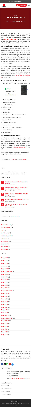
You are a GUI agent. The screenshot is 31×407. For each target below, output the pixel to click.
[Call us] (7, 364)
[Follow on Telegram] (12, 364)
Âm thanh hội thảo (5, 227)
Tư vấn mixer (4, 249)
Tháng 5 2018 (4, 334)
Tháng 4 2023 (4, 263)
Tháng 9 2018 (4, 323)
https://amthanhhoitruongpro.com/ (21, 378)
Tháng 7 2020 (4, 304)
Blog (2, 230)
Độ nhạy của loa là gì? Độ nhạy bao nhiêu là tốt (16, 199)
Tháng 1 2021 (4, 299)
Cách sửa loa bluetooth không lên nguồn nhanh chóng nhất (16, 182)
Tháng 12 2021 (5, 288)
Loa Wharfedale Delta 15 (11, 39)
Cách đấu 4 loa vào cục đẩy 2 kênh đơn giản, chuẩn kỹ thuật (16, 204)
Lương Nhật (22, 21)
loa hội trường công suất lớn (20, 147)
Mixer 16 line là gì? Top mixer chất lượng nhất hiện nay (16, 194)
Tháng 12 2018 (5, 315)
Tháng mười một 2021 (6, 290)
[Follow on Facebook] (2, 364)
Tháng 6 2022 (4, 282)
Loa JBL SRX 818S (15, 216)
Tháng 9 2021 (4, 296)
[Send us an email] (4, 364)
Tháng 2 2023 (4, 266)
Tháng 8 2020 (4, 301)
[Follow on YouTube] (10, 364)
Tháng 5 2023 (4, 260)
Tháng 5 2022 (4, 285)
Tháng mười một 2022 (6, 271)
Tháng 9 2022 (4, 277)
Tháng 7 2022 (4, 279)
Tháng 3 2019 (4, 307)
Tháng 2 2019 (4, 310)
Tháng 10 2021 (5, 293)
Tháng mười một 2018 (6, 318)
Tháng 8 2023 (4, 257)
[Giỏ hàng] (29, 5)
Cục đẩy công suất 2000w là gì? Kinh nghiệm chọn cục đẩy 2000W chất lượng (16, 188)
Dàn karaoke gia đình (6, 235)
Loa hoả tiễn (4, 238)
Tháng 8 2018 (4, 326)
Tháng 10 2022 (5, 274)
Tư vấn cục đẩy (5, 241)
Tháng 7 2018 (4, 329)
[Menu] (17, 5)
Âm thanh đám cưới (6, 225)
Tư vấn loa (15, 15)
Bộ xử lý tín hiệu (5, 233)
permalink (24, 159)
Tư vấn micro (4, 246)
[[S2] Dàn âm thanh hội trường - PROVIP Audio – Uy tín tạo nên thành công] (7, 5)
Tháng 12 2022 (5, 268)
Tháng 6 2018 (4, 332)
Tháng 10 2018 (5, 321)
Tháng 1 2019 (4, 312)
